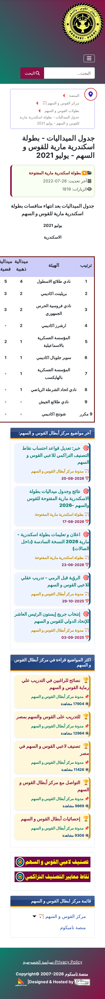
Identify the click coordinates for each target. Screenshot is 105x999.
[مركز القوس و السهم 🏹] (35, 916)
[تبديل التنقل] (89, 58)
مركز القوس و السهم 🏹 (62, 916)
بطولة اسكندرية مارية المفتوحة (55, 172)
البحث (30, 73)
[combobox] (69, 73)
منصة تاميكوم (73, 927)
